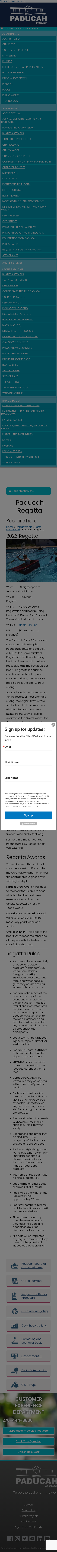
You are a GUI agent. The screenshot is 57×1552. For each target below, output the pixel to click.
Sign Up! (28, 815)
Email (8, 747)
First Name (12, 762)
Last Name (11, 778)
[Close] (53, 725)
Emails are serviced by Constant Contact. (22, 806)
